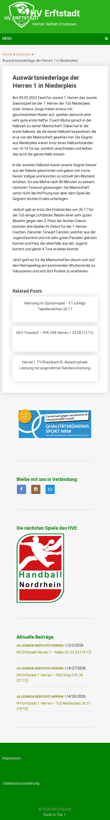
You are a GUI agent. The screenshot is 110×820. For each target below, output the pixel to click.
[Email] (50, 489)
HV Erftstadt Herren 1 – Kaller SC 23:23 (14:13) (54, 652)
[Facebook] (21, 489)
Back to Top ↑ (55, 815)
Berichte (23, 54)
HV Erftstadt (55, 13)
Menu (7, 38)
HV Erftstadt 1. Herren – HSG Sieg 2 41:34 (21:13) (50, 678)
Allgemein (25, 645)
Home (7, 54)
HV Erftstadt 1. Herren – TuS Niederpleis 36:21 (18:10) (54, 706)
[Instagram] (35, 489)
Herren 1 (58, 645)
